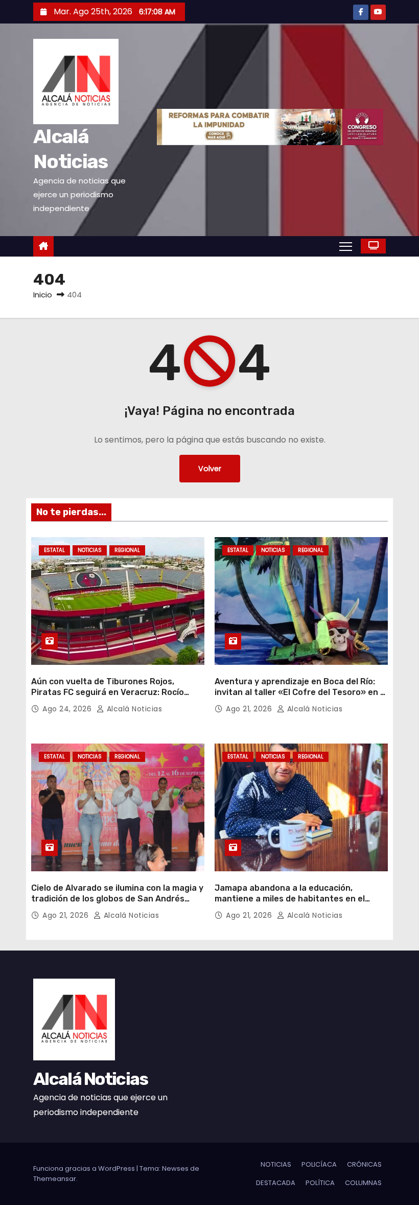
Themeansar (54, 1179)
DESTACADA (275, 1183)
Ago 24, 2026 (68, 709)
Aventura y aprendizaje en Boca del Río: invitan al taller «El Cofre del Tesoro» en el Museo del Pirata (301, 692)
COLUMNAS (363, 1183)
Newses (175, 1168)
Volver (209, 469)
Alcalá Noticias (133, 709)
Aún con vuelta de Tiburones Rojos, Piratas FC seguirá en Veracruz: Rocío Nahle (107, 692)
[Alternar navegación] (345, 245)
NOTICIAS (90, 550)
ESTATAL (54, 550)
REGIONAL (127, 550)
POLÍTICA (320, 1183)
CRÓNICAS (364, 1164)
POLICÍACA (319, 1164)
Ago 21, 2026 (250, 709)
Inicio (42, 294)
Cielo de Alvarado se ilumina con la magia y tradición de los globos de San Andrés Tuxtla (117, 899)
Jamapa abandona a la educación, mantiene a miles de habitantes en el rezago (290, 899)
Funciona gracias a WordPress (84, 1168)
